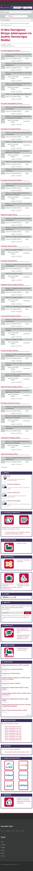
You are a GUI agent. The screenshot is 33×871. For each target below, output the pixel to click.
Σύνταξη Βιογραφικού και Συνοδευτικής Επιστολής (17, 532)
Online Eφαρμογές (16, 527)
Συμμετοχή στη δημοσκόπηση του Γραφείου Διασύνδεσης (24, 801)
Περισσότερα (28, 715)
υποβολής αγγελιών (7, 588)
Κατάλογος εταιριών (22, 543)
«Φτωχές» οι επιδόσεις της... (14, 492)
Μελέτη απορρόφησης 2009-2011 (13, 733)
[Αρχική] (16, 8)
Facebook (3, 844)
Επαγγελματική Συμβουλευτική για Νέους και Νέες (17, 752)
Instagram (3, 847)
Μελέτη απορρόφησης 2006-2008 (13, 734)
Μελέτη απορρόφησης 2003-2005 (13, 736)
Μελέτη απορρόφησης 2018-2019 (13, 728)
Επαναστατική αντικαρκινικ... (14, 500)
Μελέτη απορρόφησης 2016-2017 (13, 730)
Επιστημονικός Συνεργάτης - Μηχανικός (11, 683)
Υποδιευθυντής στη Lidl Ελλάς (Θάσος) (11, 673)
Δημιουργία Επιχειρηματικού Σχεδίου (14, 533)
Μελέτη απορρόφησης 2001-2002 (13, 738)
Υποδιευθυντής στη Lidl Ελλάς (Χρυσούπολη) (12, 669)
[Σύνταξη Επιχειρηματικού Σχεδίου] (24, 524)
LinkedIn (2, 850)
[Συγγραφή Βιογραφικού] (9, 524)
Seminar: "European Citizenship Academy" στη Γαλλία (14, 710)
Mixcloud (3, 853)
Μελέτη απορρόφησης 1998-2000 (13, 739)
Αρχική (2, 23)
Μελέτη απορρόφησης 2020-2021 (13, 726)
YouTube (3, 856)
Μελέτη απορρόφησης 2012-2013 (13, 731)
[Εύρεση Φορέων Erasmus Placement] (9, 656)
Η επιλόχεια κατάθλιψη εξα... (14, 484)
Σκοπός (9, 476)
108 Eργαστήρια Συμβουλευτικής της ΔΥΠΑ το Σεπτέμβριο (15, 665)
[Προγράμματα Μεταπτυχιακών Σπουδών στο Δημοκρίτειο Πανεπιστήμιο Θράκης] (9, 637)
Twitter (2, 841)
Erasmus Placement (22, 650)
